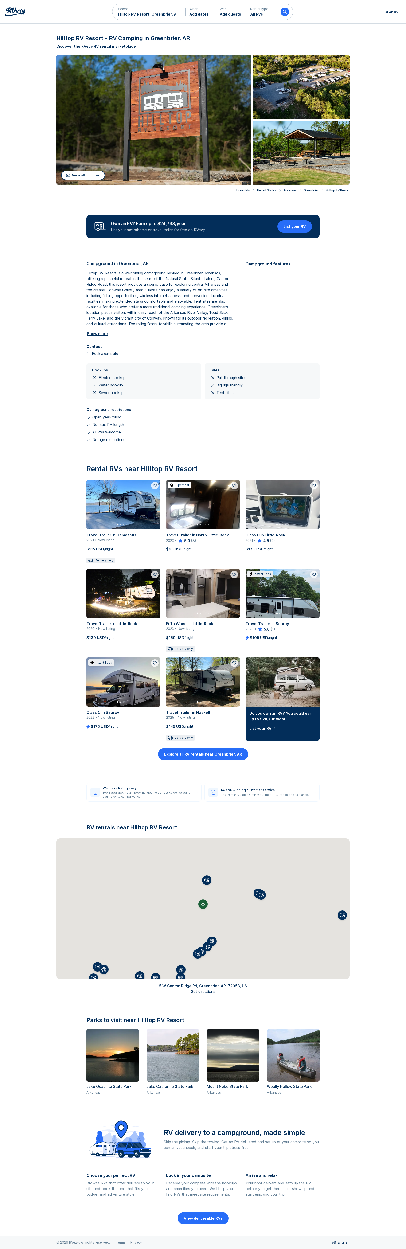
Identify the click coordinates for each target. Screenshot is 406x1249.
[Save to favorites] (155, 485)
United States (266, 190)
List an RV (390, 12)
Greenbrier (311, 190)
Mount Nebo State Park (227, 1086)
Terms (120, 1242)
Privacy (136, 1242)
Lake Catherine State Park (170, 1086)
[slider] (184, 540)
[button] (149, 12)
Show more (97, 333)
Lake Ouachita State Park (109, 1086)
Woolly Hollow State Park (289, 1086)
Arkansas (290, 190)
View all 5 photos (86, 175)
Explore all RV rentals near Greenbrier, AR (203, 754)
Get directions (203, 991)
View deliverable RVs (203, 1218)
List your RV (295, 226)
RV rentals (243, 190)
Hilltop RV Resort (338, 190)
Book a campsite (105, 353)
